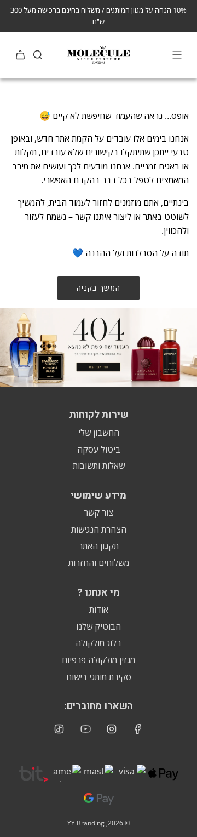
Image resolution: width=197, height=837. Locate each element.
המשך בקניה (98, 287)
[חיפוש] (38, 55)
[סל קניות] (20, 55)
